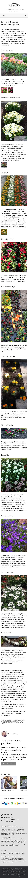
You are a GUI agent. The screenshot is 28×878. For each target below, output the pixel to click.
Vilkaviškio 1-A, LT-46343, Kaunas (11, 819)
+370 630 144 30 (15, 11)
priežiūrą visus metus (7, 708)
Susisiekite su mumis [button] (8, 764)
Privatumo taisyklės (17, 876)
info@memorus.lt (8, 817)
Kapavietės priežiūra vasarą (7, 790)
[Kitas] (25, 783)
